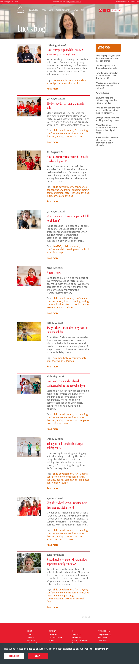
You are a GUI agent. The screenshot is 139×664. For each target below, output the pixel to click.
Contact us (30, 637)
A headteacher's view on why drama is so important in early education (107, 141)
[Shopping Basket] (104, 10)
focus (70, 539)
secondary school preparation (66, 82)
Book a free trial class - (46, 2)
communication (73, 136)
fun (76, 130)
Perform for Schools (33, 643)
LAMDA (57, 246)
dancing (51, 136)
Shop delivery (76, 643)
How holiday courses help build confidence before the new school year (108, 110)
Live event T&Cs (77, 637)
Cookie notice (102, 640)
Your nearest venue (55, 637)
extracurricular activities (60, 195)
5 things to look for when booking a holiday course (107, 118)
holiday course (60, 423)
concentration (68, 133)
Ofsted (51, 640)
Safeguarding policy (104, 635)
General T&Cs (76, 635)
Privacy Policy (101, 648)
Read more (53, 88)
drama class (74, 83)
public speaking (71, 246)
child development (63, 130)
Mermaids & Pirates (63, 360)
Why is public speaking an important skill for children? (108, 85)
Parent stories (54, 273)
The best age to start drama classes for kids (106, 66)
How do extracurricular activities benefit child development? (107, 75)
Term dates (53, 635)
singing (84, 130)
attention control (56, 539)
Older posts (86, 617)
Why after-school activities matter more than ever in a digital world (106, 129)
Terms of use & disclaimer (80, 640)
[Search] (108, 10)
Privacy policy (102, 637)
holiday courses (71, 357)
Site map (52, 643)
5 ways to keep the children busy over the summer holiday (106, 100)
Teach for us (31, 640)
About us (30, 635)
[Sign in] (101, 10)
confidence (67, 80)
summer (57, 357)
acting (60, 136)
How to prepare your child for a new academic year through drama (108, 58)
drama (56, 80)
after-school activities (77, 192)
